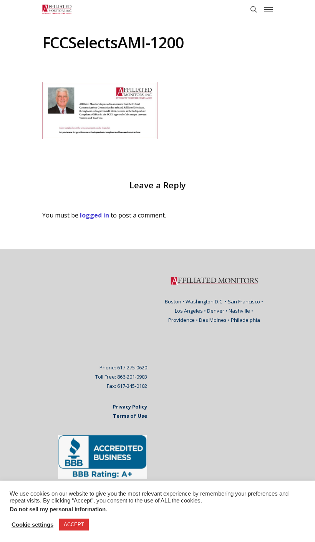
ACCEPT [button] (74, 524)
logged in (94, 215)
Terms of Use (130, 415)
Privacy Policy (130, 406)
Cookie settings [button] (32, 525)
